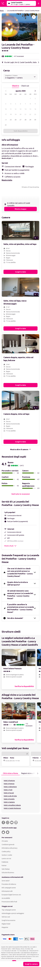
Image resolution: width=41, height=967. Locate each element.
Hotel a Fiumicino (9, 780)
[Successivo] (35, 91)
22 (30, 114)
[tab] (10, 773)
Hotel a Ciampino (9, 802)
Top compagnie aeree (9, 910)
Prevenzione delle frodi (9, 902)
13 (20, 109)
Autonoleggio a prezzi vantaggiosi (13, 913)
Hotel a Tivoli (8, 790)
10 (6, 109)
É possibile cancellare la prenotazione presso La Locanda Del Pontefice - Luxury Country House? (20, 608)
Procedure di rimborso (9, 884)
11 (11, 109)
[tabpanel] (20, 795)
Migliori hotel (6, 924)
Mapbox (25, 187)
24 (6, 120)
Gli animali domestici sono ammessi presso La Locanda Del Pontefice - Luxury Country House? (20, 594)
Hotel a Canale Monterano (12, 808)
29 (30, 120)
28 (25, 120)
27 (20, 120)
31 (6, 125)
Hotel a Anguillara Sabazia (12, 805)
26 (15, 120)
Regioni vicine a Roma (29, 773)
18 (11, 114)
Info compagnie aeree (9, 888)
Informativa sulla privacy (9, 848)
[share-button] (33, 17)
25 (11, 120)
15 (30, 109)
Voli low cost (6, 917)
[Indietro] (6, 91)
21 (25, 114)
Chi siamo (5, 841)
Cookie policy (6, 851)
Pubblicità (5, 862)
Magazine (5, 927)
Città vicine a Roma (10, 773)
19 (15, 114)
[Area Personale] (38, 3)
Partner (4, 865)
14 (25, 109)
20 (20, 114)
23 (35, 114)
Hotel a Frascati (9, 793)
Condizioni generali (8, 844)
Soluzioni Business (8, 872)
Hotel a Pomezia (9, 784)
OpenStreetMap (34, 187)
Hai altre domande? (15, 618)
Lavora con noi (6, 858)
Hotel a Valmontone (10, 787)
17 (6, 114)
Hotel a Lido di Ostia (10, 796)
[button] (19, 27)
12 (15, 109)
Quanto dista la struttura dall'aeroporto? (17, 583)
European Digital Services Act (11, 895)
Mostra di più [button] (8, 546)
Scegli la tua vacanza (8, 920)
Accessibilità (6, 898)
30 (35, 120)
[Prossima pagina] (37, 773)
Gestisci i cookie (7, 855)
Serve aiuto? (6, 881)
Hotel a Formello (9, 799)
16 (35, 109)
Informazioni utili (7, 891)
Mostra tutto (7, 180)
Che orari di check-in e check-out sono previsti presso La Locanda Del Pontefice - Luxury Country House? (20, 572)
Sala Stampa (6, 869)
